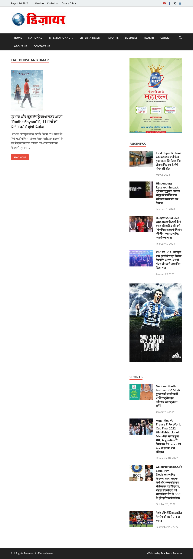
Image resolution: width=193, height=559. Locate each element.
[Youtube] (164, 3)
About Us (20, 46)
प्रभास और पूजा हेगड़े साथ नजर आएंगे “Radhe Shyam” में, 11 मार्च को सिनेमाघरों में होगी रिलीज (36, 121)
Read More (18, 156)
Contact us (52, 3)
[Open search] (180, 37)
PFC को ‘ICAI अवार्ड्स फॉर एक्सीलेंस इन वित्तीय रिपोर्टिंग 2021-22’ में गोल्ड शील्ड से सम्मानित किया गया (169, 259)
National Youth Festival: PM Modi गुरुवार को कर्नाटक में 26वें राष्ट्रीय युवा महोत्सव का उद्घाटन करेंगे (168, 395)
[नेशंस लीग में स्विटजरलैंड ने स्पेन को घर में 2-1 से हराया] (141, 513)
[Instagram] (180, 3)
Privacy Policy (69, 3)
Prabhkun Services (171, 553)
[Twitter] (174, 3)
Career (165, 37)
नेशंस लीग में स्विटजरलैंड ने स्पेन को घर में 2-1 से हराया (169, 516)
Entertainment (91, 37)
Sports (113, 37)
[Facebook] (169, 3)
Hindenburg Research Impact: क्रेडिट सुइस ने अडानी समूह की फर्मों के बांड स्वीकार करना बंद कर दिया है (168, 193)
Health (149, 37)
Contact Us (42, 46)
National (35, 37)
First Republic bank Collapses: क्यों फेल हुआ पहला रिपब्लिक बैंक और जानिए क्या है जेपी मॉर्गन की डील (169, 160)
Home (18, 37)
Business (131, 37)
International (59, 37)
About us (39, 3)
